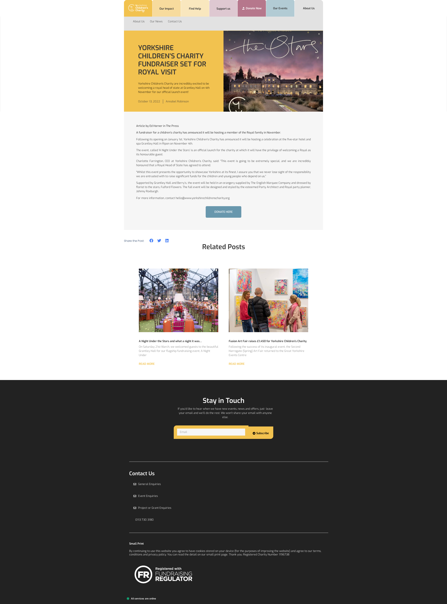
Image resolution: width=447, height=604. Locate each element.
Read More (147, 364)
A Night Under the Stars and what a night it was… (170, 341)
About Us (139, 21)
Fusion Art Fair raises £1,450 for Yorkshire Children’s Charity (268, 341)
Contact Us (175, 21)
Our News (156, 21)
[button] (151, 241)
